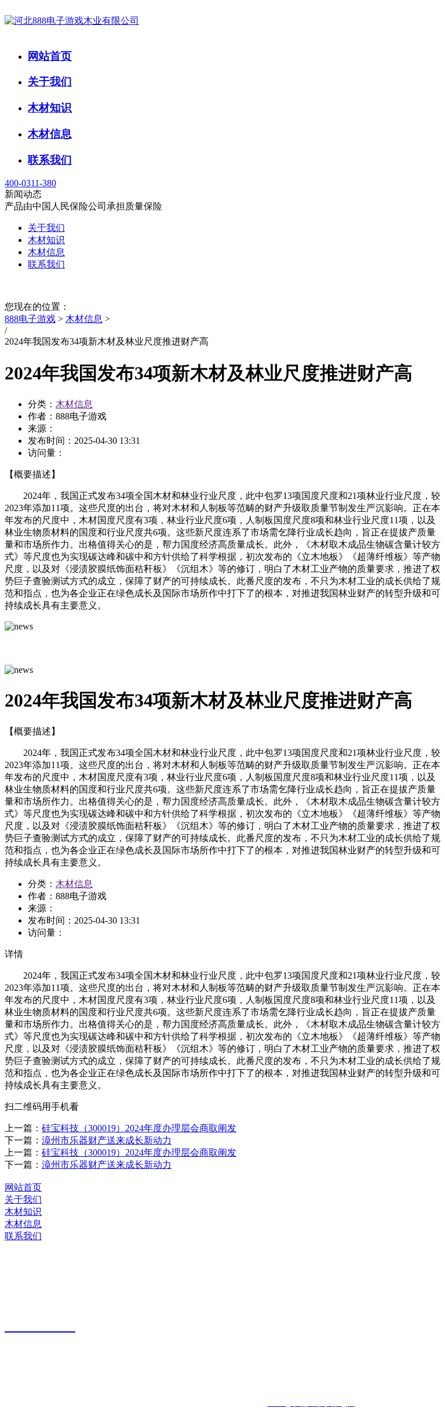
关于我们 (50, 81)
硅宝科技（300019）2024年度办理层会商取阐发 (139, 1128)
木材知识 (50, 108)
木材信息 (50, 134)
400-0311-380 (30, 183)
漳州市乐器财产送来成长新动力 (107, 1140)
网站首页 (50, 56)
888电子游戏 (30, 319)
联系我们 (50, 160)
